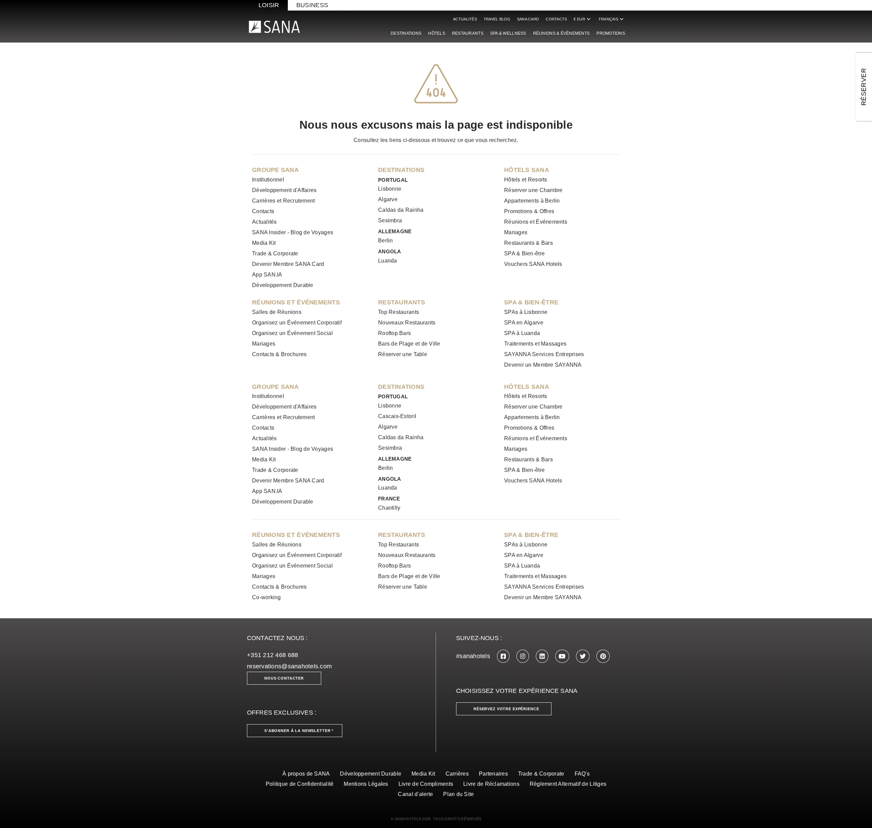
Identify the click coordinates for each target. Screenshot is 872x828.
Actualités (465, 19)
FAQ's (582, 774)
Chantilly (389, 508)
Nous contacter (284, 678)
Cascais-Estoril (397, 416)
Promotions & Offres (529, 211)
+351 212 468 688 (272, 655)
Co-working (266, 597)
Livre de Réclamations (491, 784)
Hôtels (436, 33)
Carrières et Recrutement (283, 201)
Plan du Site (458, 794)
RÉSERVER (863, 87)
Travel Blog (497, 19)
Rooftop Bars (394, 333)
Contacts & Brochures (279, 354)
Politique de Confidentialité (300, 784)
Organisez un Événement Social (292, 333)
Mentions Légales (366, 784)
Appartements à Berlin (532, 201)
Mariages (515, 232)
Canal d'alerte (415, 794)
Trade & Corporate (275, 253)
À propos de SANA (306, 774)
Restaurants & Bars (528, 243)
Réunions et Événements (535, 222)
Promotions (610, 33)
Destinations (406, 33)
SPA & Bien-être (524, 253)
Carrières (457, 774)
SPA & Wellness (508, 33)
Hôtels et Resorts (525, 179)
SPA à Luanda (522, 333)
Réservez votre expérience (506, 709)
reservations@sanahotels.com (289, 666)
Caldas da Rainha (400, 210)
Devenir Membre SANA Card (288, 264)
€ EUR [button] (583, 19)
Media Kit (264, 243)
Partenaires (493, 774)
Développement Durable (282, 285)
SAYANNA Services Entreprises (544, 354)
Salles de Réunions (276, 312)
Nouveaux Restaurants (406, 322)
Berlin (385, 240)
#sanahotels (473, 656)
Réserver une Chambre (533, 190)
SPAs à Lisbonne (525, 312)
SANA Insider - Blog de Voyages (292, 232)
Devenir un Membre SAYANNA (543, 365)
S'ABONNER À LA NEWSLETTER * (298, 731)
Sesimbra (390, 220)
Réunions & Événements (561, 33)
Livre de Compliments (426, 784)
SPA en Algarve (523, 322)
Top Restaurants (398, 312)
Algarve (388, 199)
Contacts (556, 19)
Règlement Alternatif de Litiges (568, 784)
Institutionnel (268, 179)
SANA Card (528, 19)
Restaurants (467, 33)
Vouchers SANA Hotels (533, 264)
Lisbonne (389, 189)
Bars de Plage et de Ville (409, 344)
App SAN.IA (267, 274)
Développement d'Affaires (284, 190)
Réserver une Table (402, 354)
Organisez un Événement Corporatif (297, 322)
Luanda (387, 261)
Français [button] (612, 19)
